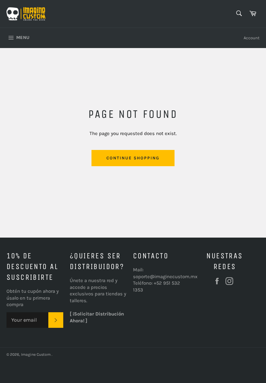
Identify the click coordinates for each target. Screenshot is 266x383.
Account (252, 37)
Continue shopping (132, 157)
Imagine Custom (36, 354)
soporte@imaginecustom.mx (165, 276)
